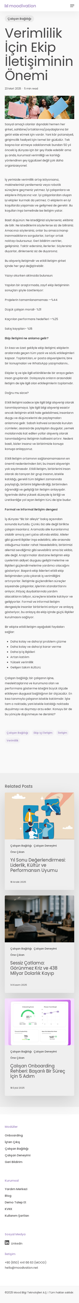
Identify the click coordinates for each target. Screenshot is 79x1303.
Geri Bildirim (13, 1162)
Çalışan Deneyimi (45, 846)
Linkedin (16, 1243)
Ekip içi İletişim (43, 733)
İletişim (62, 733)
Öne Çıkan (17, 852)
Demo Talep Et (15, 1202)
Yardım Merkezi (16, 1189)
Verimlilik (12, 740)
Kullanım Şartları (17, 1216)
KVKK (8, 1209)
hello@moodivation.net (21, 1268)
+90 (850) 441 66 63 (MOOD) (25, 1262)
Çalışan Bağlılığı (19, 19)
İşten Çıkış (12, 1142)
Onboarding (14, 1135)
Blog (8, 1196)
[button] (72, 6)
